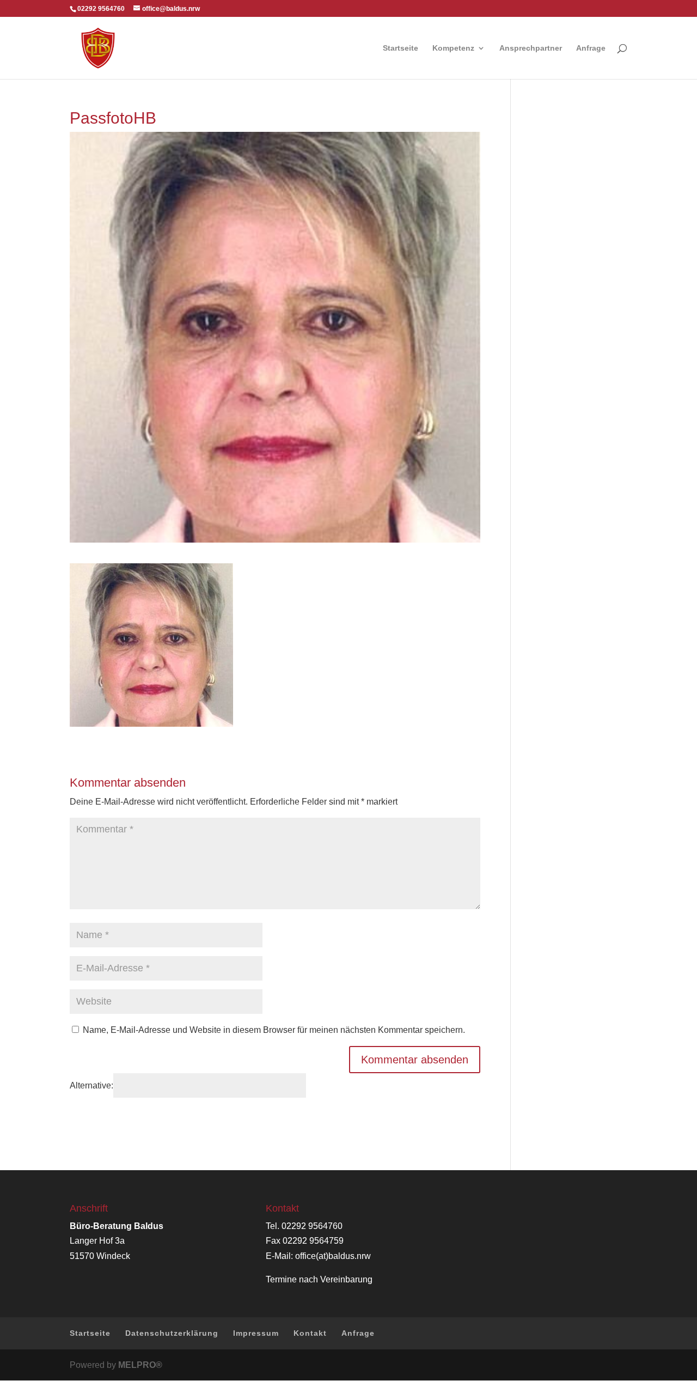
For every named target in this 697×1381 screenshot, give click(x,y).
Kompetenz (453, 48)
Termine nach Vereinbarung (319, 1279)
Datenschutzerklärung (171, 1333)
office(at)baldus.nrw (333, 1256)
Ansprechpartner (530, 48)
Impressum (256, 1333)
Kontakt (310, 1333)
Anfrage (591, 48)
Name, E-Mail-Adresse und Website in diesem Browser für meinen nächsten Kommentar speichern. (274, 1030)
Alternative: (91, 1085)
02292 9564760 (312, 1226)
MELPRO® (140, 1365)
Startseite (400, 48)
